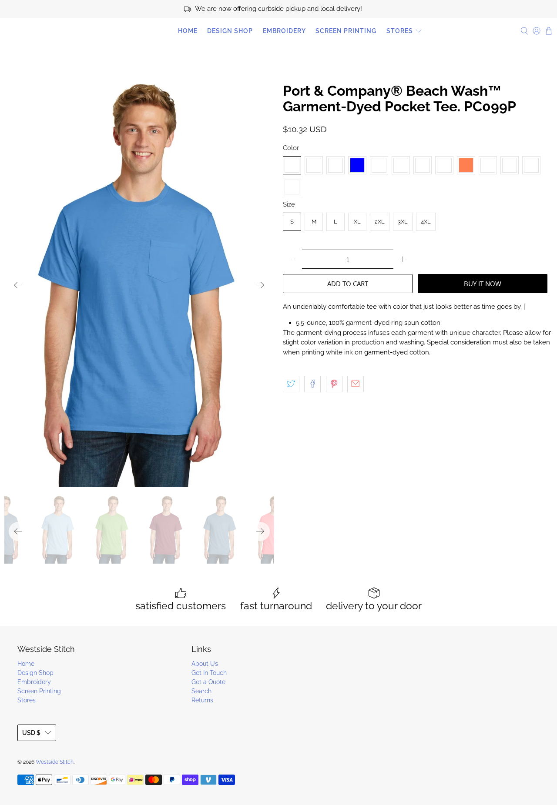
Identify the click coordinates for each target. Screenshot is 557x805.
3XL (403, 221)
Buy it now (482, 283)
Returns (202, 700)
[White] (292, 187)
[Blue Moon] (314, 165)
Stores (399, 30)
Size (289, 204)
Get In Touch (209, 672)
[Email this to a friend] (355, 384)
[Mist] (444, 165)
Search (201, 691)
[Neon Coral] (466, 165)
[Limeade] (401, 165)
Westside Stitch (43, 31)
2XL (380, 221)
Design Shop (230, 30)
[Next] (260, 285)
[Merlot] (422, 165)
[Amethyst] (292, 165)
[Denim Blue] (357, 165)
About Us (204, 663)
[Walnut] (531, 165)
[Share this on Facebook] (312, 384)
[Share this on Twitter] (291, 384)
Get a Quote (208, 681)
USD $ (31, 732)
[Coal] (335, 165)
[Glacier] (379, 165)
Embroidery (284, 30)
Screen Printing (345, 30)
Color (291, 148)
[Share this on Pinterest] (334, 384)
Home (188, 30)
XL (357, 221)
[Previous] (18, 285)
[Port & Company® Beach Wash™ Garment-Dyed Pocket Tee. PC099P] (139, 285)
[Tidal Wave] (509, 165)
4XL (426, 221)
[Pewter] (488, 165)
